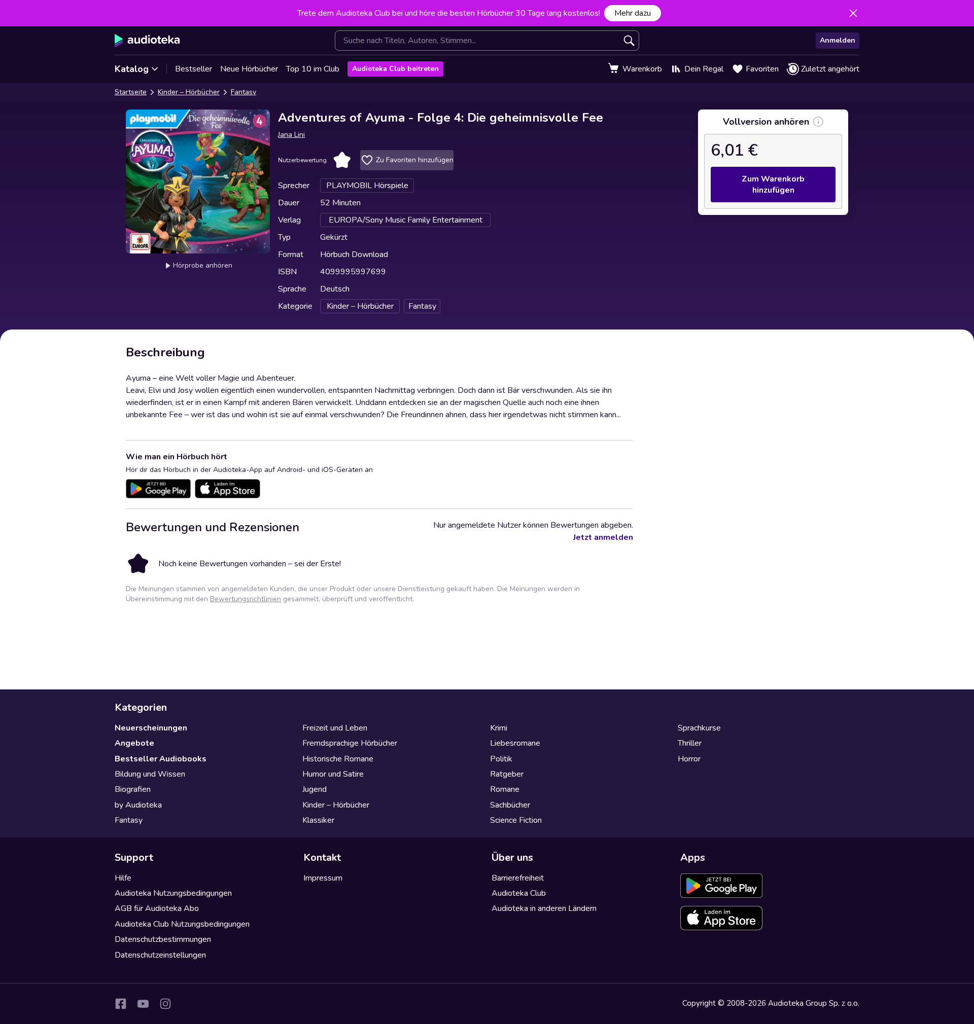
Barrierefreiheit (518, 878)
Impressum (322, 878)
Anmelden (837, 40)
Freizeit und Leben (334, 728)
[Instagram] (165, 1004)
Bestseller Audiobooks (160, 758)
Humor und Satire (333, 774)
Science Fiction (516, 820)
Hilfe (123, 878)
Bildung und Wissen (150, 774)
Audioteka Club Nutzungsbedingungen (182, 924)
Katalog (132, 69)
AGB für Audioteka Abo (157, 908)
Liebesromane (515, 743)
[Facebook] (121, 1004)
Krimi (498, 728)
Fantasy (243, 92)
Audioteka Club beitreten (395, 69)
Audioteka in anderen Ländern (544, 908)
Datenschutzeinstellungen (160, 955)
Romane (504, 789)
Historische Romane (337, 758)
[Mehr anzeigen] (818, 122)
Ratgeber (507, 774)
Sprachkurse (699, 728)
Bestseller (193, 69)
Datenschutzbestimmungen (163, 939)
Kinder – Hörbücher (189, 92)
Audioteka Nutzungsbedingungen (173, 893)
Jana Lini (291, 134)
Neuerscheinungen (151, 728)
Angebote (134, 743)
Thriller (690, 743)
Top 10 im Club (312, 69)
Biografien (133, 789)
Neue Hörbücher (249, 69)
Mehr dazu (632, 13)
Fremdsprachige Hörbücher (349, 743)
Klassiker (318, 820)
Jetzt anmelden (603, 537)
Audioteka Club (519, 893)
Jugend (314, 789)
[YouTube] (143, 1004)
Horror (689, 758)
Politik (501, 758)
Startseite (131, 92)
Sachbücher (510, 805)
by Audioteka (138, 805)
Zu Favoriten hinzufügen (415, 160)
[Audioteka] (147, 40)
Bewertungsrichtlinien (245, 599)
